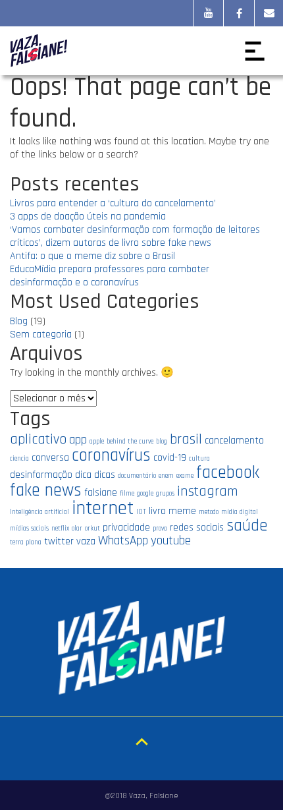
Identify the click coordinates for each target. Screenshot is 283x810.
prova (160, 528)
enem (166, 475)
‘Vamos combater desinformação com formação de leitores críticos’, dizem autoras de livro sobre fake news (135, 236)
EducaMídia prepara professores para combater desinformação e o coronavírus (109, 275)
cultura (199, 458)
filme (127, 493)
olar (77, 528)
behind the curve (130, 441)
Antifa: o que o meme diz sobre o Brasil (92, 256)
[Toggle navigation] (254, 50)
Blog (19, 321)
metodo (209, 512)
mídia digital (239, 512)
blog (161, 441)
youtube (171, 541)
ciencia (19, 458)
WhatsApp (123, 541)
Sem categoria (41, 334)
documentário (137, 475)
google (145, 493)
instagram (207, 491)
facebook (227, 472)
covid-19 (169, 457)
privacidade (126, 527)
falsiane (100, 492)
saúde (246, 525)
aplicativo (38, 439)
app (78, 440)
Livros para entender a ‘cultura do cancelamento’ (113, 203)
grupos (165, 493)
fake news (46, 490)
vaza (85, 541)
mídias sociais (29, 528)
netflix (60, 528)
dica (83, 474)
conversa (50, 457)
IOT (141, 512)
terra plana (25, 542)
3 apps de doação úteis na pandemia (88, 216)
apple (97, 441)
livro (157, 510)
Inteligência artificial (39, 512)
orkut (92, 528)
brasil (186, 439)
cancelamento (234, 440)
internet (103, 508)
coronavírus (111, 455)
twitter (59, 541)
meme (182, 510)
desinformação (41, 474)
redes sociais (197, 527)
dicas (104, 474)
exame (184, 475)
